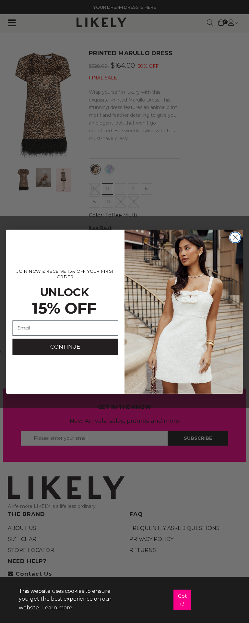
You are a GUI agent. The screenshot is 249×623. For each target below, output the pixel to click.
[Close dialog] (235, 237)
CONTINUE (65, 346)
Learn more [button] (57, 608)
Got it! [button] (182, 600)
